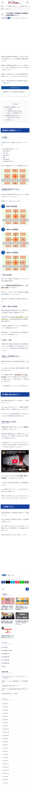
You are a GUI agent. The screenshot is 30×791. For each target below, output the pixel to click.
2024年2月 (5, 710)
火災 (12, 575)
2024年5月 (5, 703)
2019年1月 (5, 764)
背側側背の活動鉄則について (12, 107)
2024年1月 (5, 713)
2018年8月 (5, 779)
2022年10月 (6, 735)
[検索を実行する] (27, 589)
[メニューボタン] (2, 2)
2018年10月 (6, 773)
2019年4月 (5, 754)
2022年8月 (5, 741)
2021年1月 (5, 748)
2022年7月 (5, 745)
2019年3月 (5, 757)
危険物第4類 (6, 663)
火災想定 (10, 109)
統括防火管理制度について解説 (9, 693)
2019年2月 (5, 761)
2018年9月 (5, 776)
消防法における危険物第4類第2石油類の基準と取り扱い (15, 689)
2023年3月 (5, 719)
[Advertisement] (15, 36)
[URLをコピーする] (26, 582)
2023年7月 (5, 716)
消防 (9, 18)
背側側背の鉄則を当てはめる (15, 111)
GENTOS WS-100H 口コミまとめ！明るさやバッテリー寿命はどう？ (15, 677)
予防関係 (5, 647)
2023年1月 (5, 726)
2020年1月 (5, 751)
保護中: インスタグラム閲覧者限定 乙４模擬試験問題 (15, 681)
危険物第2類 (6, 657)
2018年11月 (6, 770)
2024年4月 (5, 707)
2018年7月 (5, 783)
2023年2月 (5, 722)
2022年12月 (6, 729)
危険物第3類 (6, 660)
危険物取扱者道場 (7, 650)
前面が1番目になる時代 (13, 117)
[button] (3, 582)
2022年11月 (6, 732)
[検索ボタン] (27, 2)
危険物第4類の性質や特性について (10, 685)
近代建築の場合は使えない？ (12, 115)
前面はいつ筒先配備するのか (15, 113)
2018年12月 (6, 767)
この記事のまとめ (9, 120)
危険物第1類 (6, 653)
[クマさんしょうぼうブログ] (15, 2)
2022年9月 (5, 738)
